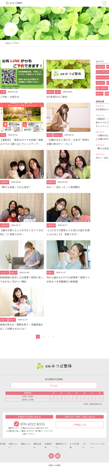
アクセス (54, 385)
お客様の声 (5, 182)
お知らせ (50, 92)
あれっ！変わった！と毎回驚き (63, 187)
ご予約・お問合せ (9, 96)
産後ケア (50, 273)
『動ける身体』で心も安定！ (15, 187)
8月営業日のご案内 (57, 96)
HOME (3, 443)
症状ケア (14, 273)
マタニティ (58, 135)
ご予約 (3, 92)
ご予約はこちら (80, 425)
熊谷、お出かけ (102, 88)
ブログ (57, 92)
